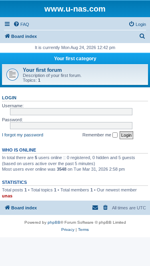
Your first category (75, 58)
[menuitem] (21, 24)
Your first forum (42, 70)
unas (7, 195)
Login (9, 97)
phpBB (54, 222)
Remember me (97, 134)
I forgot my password (22, 134)
